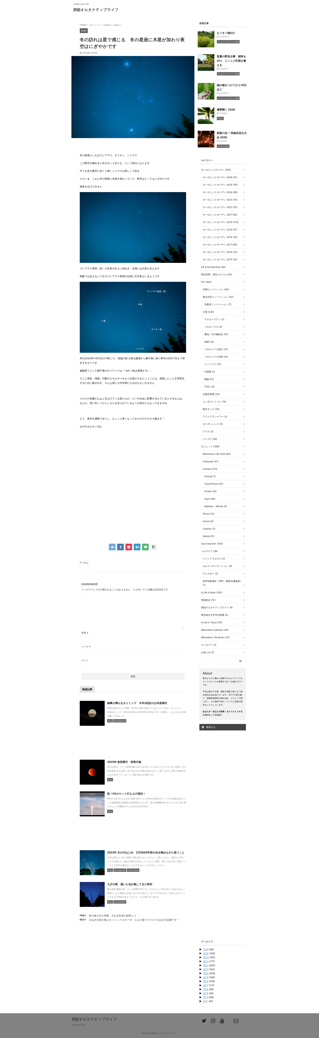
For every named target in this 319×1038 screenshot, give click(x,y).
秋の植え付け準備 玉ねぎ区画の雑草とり (112, 915)
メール (86, 646)
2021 (205, 969)
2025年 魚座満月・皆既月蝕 (124, 762)
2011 (205, 1001)
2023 (206, 961)
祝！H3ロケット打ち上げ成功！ (126, 793)
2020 (206, 973)
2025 (206, 953)
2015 (206, 993)
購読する (210, 727)
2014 (206, 997)
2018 (206, 981)
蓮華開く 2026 (226, 109)
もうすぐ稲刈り (226, 33)
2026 (206, 949)
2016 (206, 989)
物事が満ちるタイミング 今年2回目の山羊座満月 (137, 703)
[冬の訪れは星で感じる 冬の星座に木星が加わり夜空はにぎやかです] (137, 547)
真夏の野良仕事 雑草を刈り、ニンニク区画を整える (231, 61)
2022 (206, 965)
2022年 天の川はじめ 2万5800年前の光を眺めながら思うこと (146, 852)
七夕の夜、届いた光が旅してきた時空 (129, 884)
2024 (206, 957)
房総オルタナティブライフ (96, 9)
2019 (206, 977)
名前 (84, 632)
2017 (205, 985)
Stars (85, 562)
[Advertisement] (133, 466)
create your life (78, 1024)
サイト (84, 660)
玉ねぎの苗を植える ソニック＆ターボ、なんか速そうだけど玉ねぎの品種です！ (134, 919)
